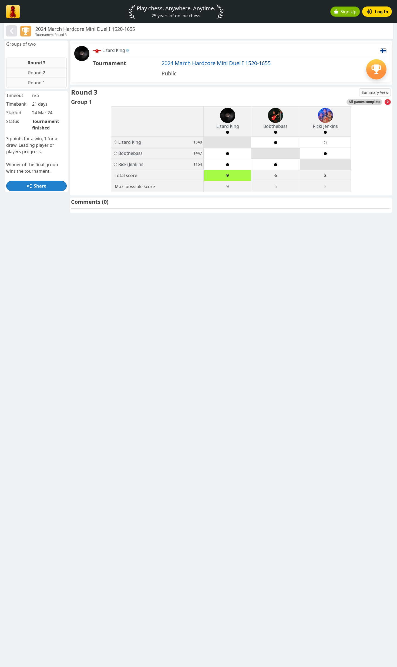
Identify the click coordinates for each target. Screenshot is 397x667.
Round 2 (36, 73)
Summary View (375, 92)
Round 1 (36, 83)
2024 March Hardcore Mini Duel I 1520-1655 (216, 63)
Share (40, 186)
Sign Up (348, 12)
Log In (381, 12)
